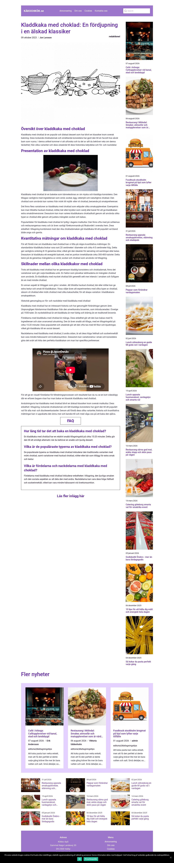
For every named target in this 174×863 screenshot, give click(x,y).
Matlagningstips (44, 749)
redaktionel (114, 36)
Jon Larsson (46, 37)
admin (135, 740)
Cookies (88, 11)
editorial (32, 749)
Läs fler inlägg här (70, 496)
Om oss (78, 11)
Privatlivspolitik (91, 859)
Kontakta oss (101, 11)
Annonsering (66, 11)
